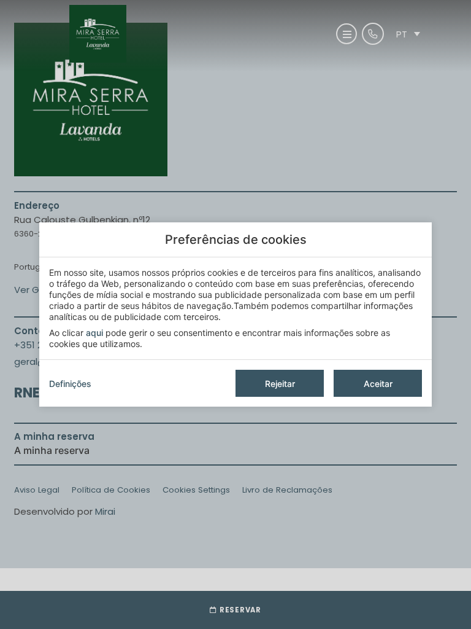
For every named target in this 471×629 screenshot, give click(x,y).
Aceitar (378, 383)
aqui (94, 332)
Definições (70, 383)
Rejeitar (280, 383)
